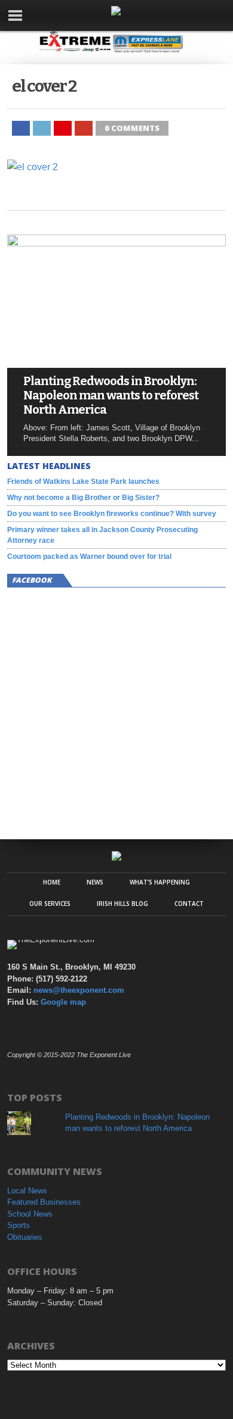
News (95, 882)
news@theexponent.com (78, 990)
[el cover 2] (32, 167)
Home (51, 882)
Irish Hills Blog (122, 904)
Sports (18, 1225)
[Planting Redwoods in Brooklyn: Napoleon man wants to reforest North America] (116, 243)
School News (30, 1213)
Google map (63, 1002)
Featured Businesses (44, 1202)
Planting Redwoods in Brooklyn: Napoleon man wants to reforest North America (110, 395)
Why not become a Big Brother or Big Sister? (83, 497)
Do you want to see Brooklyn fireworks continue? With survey (111, 514)
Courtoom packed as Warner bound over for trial (89, 556)
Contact (189, 904)
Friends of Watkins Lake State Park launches (83, 481)
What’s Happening (160, 882)
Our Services (49, 904)
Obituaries (24, 1237)
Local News (27, 1190)
